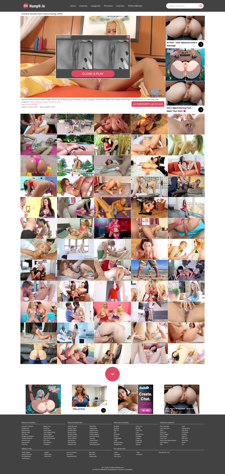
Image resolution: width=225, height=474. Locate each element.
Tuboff (46, 452)
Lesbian (184, 434)
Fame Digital (47, 434)
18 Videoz (46, 444)
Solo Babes (163, 436)
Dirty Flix (46, 428)
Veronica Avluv (94, 436)
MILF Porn (92, 454)
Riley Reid (93, 426)
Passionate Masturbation (168, 440)
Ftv (183, 444)
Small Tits (52, 102)
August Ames (94, 430)
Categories (95, 6)
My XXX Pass (26, 430)
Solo (58, 102)
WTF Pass (46, 440)
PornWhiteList (26, 456)
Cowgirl (138, 438)
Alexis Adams (72, 438)
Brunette (117, 434)
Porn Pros (25, 434)
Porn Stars (117, 456)
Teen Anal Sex (164, 428)
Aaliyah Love (72, 444)
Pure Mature (47, 442)
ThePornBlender (135, 6)
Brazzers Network (27, 426)
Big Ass (138, 444)
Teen (115, 440)
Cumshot (139, 442)
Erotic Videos (26, 452)
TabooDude (93, 456)
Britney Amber (72, 434)
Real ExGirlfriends (49, 438)
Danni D (184, 436)
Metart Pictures (27, 454)
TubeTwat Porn (72, 456)
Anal (183, 426)
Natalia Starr (72, 428)
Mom (161, 430)
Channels (83, 6)
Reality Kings (26, 432)
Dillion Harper (72, 436)
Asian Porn (47, 456)
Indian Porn (48, 454)
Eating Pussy (186, 428)
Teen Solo (163, 432)
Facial (116, 436)
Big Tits (116, 430)
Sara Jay (92, 438)
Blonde (138, 428)
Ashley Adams (94, 434)
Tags (138, 452)
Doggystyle (117, 438)
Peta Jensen (71, 440)
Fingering (139, 440)
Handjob (138, 436)
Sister (184, 442)
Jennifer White (72, 430)
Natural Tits (139, 434)
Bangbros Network (28, 436)
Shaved (45, 102)
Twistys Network (27, 438)
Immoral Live (26, 440)
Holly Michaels (72, 426)
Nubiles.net (25, 428)
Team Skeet (47, 430)
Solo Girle (185, 430)
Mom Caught (164, 434)
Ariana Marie (94, 432)
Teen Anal (163, 438)
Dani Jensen (93, 442)
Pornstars (108, 6)
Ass (115, 432)
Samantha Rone (95, 444)
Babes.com (47, 426)
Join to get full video (148, 104)
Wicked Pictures (48, 436)
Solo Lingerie (164, 442)
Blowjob (116, 426)
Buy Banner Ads (164, 452)
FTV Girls (24, 444)
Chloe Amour (94, 440)
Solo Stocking (164, 426)
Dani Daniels (72, 442)
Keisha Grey (72, 432)
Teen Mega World (49, 432)
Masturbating (36, 102)
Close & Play (92, 73)
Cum (137, 432)
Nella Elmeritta (32, 104)
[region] (93, 57)
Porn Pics (70, 454)
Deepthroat (117, 444)
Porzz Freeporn (72, 452)
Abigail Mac (93, 428)
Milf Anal (185, 438)
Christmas (185, 432)
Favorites (120, 6)
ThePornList (26, 458)
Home (73, 6)
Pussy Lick (139, 426)
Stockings (185, 440)
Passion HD (25, 442)
